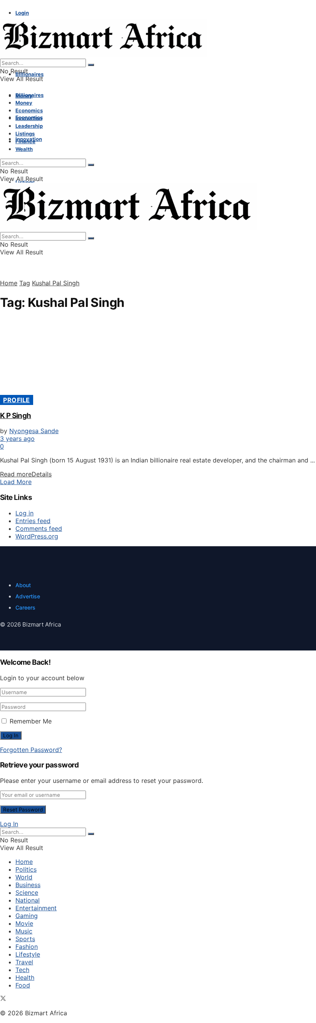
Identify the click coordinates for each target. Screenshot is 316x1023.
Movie (24, 923)
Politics (26, 869)
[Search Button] (91, 65)
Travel (24, 962)
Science (26, 892)
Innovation (28, 118)
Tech (22, 970)
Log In (9, 824)
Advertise (27, 596)
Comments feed (38, 528)
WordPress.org (36, 536)
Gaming (26, 916)
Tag (24, 283)
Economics (29, 110)
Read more (26, 474)
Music (23, 931)
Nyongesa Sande (34, 431)
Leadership (29, 126)
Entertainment (36, 908)
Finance (25, 141)
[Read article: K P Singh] (158, 357)
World (23, 877)
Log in (24, 513)
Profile (16, 400)
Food (22, 985)
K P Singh (15, 415)
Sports (25, 939)
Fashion (26, 946)
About (23, 585)
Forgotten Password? (31, 750)
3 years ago (17, 438)
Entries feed (32, 521)
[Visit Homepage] (103, 55)
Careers (25, 607)
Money (23, 103)
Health (24, 977)
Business (27, 885)
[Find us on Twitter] (3, 999)
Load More (16, 482)
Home (8, 283)
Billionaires (29, 74)
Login (22, 13)
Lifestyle (27, 954)
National (27, 900)
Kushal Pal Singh (55, 283)
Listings (25, 133)
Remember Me (31, 721)
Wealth (24, 149)
